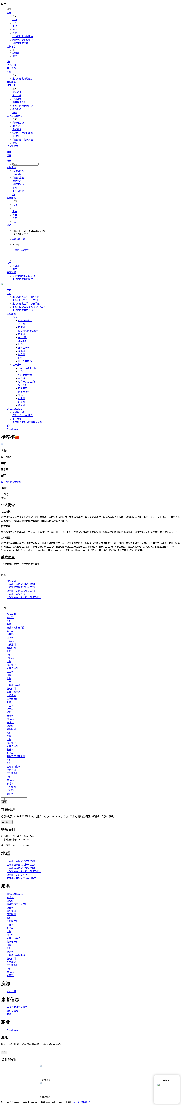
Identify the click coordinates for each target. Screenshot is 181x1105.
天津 (14, 30)
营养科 (10, 672)
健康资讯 (16, 92)
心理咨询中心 (13, 692)
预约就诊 (11, 65)
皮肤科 (10, 638)
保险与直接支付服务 (22, 133)
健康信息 (11, 85)
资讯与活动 (18, 122)
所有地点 (11, 580)
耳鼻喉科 (22, 341)
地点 (9, 72)
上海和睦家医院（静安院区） (27, 303)
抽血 (14, 112)
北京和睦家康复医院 (22, 36)
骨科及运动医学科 (27, 368)
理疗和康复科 (13, 685)
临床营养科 (18, 364)
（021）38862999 (20, 250)
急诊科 (21, 334)
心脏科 (21, 324)
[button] (93, 161)
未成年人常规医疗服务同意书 (27, 422)
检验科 (21, 405)
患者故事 (16, 129)
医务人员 (11, 68)
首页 (9, 61)
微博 (9, 152)
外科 (20, 395)
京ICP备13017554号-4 (82, 1102)
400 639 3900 (18, 239)
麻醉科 (10, 716)
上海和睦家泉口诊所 (22, 310)
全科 (9, 624)
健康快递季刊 (19, 102)
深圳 (14, 221)
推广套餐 (16, 95)
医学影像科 (23, 392)
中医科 (21, 398)
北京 (14, 19)
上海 (14, 26)
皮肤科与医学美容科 (28, 331)
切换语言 (11, 46)
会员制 (15, 136)
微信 (9, 155)
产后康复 (22, 388)
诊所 (14, 317)
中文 (14, 56)
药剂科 (21, 378)
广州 (14, 23)
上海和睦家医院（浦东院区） (27, 297)
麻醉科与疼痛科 (15, 894)
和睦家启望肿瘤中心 (22, 40)
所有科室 (11, 614)
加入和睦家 (12, 146)
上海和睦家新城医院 (22, 78)
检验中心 (11, 665)
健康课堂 (16, 99)
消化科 (21, 351)
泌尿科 (21, 402)
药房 (9, 682)
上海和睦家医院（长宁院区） (27, 300)
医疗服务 (11, 82)
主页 (9, 290)
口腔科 (21, 327)
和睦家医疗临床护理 (22, 139)
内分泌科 (22, 337)
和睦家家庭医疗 (20, 43)
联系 (14, 143)
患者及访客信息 (15, 116)
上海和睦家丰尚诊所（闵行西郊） (29, 307)
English (15, 53)
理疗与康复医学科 (27, 381)
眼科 (20, 344)
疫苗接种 (16, 109)
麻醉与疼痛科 (25, 320)
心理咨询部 (12, 668)
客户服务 (16, 126)
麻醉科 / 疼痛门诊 (15, 627)
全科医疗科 (23, 347)
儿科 (20, 371)
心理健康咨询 (25, 375)
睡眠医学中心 (25, 361)
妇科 (9, 712)
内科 (20, 358)
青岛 (14, 33)
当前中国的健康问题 (22, 106)
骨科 (9, 675)
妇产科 (21, 354)
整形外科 (22, 385)
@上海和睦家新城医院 (23, 276)
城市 (9, 13)
